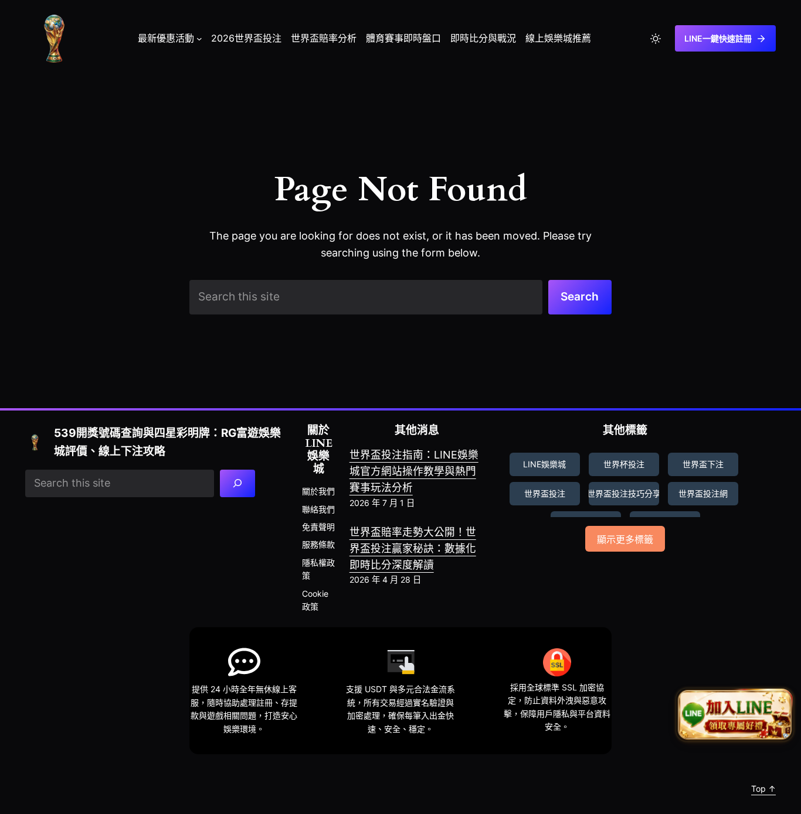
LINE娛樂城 (544, 464)
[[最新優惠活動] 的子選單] (199, 39)
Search (580, 296)
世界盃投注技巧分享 (624, 493)
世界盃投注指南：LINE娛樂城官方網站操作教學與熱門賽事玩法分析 (413, 471)
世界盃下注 (703, 464)
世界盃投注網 (703, 493)
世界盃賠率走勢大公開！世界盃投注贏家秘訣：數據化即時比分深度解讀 (412, 548)
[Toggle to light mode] (656, 39)
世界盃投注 (544, 493)
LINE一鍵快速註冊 (718, 38)
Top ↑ (763, 789)
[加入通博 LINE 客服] (734, 713)
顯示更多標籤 (625, 540)
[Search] (238, 483)
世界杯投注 (623, 464)
